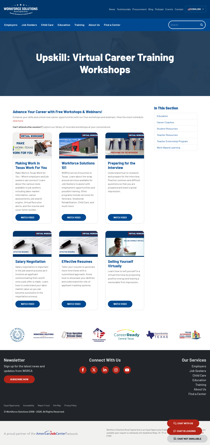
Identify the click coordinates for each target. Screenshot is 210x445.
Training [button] (79, 24)
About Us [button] (94, 24)
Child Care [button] (47, 24)
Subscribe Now (19, 379)
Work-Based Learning (168, 147)
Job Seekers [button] (29, 24)
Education (162, 115)
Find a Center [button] (112, 24)
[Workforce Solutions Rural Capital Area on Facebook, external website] (83, 370)
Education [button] (64, 24)
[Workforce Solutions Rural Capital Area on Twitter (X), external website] (94, 370)
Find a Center (197, 394)
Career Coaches (165, 122)
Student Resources (167, 128)
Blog (150, 9)
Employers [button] (10, 24)
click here (18, 120)
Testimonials (124, 9)
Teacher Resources (167, 134)
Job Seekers (197, 371)
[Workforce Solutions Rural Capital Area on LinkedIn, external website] (105, 370)
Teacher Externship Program (172, 141)
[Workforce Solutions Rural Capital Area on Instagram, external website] (116, 370)
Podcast (159, 9)
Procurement (139, 9)
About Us (200, 389)
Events (169, 9)
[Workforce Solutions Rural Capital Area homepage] (21, 9)
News (112, 9)
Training (200, 384)
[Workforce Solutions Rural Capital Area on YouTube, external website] (127, 370)
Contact (179, 9)
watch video (27, 217)
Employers (199, 366)
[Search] (203, 25)
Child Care (199, 375)
